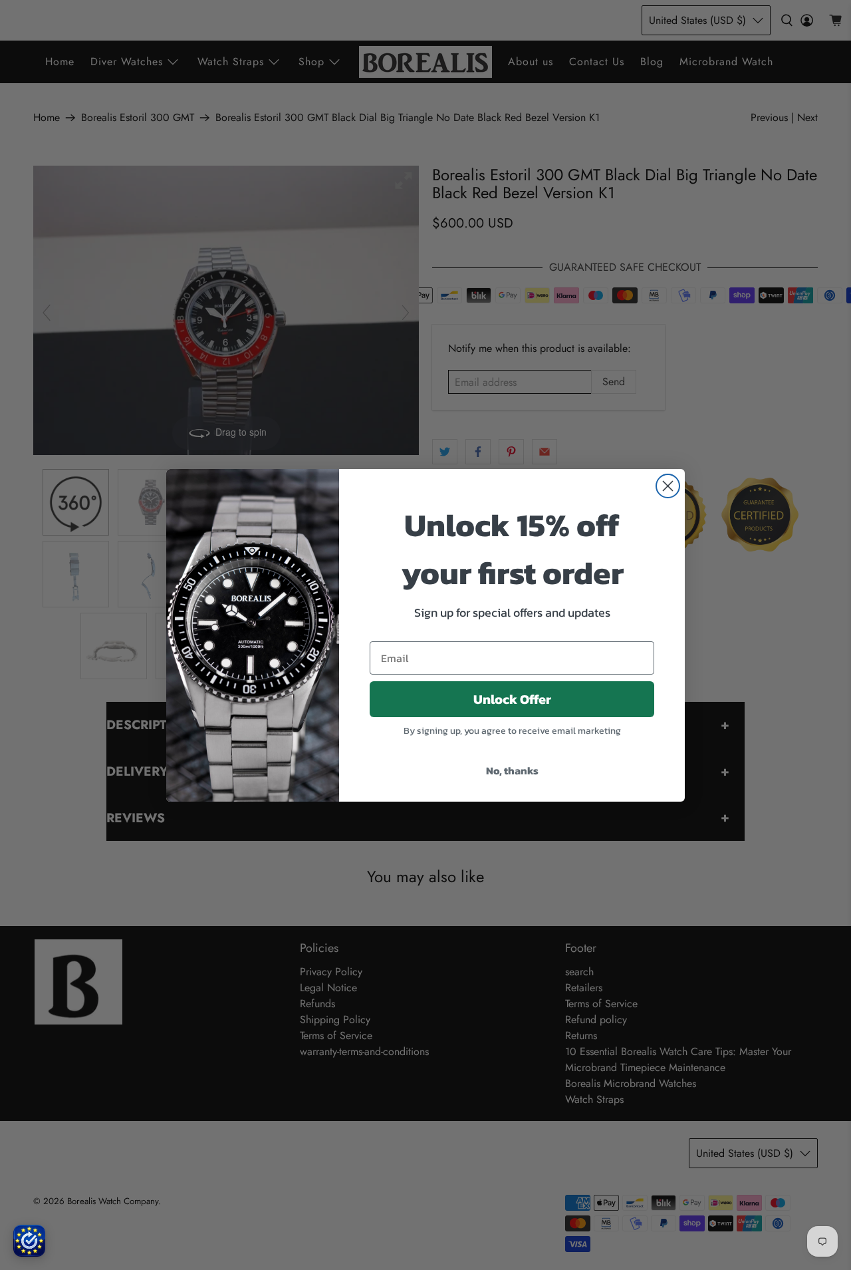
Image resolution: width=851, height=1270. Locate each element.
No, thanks (512, 770)
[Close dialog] (667, 486)
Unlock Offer (512, 699)
